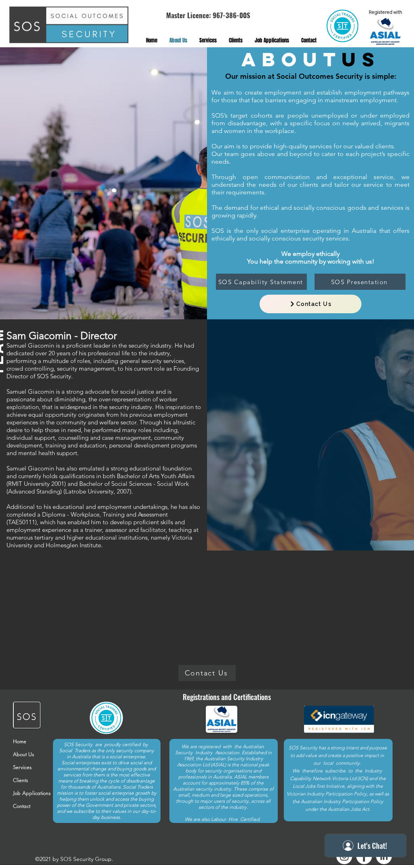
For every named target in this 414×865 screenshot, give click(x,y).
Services (22, 767)
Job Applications (32, 793)
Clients (20, 780)
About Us (23, 754)
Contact (21, 806)
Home (19, 741)
